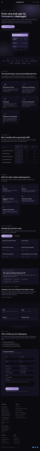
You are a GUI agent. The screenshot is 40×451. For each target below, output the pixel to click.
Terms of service (17, 442)
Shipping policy (16, 441)
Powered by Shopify (11, 447)
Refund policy (16, 439)
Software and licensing (19, 415)
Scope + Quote (4, 437)
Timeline (6, 375)
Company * (7, 361)
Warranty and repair (5, 442)
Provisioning (7, 370)
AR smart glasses (18, 410)
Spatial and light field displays (20, 414)
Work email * (22, 356)
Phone (21, 361)
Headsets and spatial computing (21, 408)
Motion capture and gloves (20, 412)
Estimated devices (23, 370)
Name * (6, 356)
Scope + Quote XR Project (8, 26)
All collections (17, 235)
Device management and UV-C (21, 417)
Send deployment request (12, 388)
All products (17, 406)
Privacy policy (16, 437)
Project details (7, 379)
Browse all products (7, 235)
